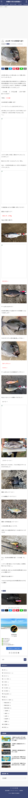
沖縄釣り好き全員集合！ (14, 1)
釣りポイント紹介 (8, 699)
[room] (16, 653)
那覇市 (7, 721)
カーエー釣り (7, 679)
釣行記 (8, 43)
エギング (6, 676)
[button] (2, 69)
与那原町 (7, 710)
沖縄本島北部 (7, 705)
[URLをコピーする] (25, 69)
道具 (5, 697)
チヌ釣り (6, 685)
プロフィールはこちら (14, 648)
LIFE (5, 670)
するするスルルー (8, 673)
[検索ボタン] (1, 1)
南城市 (7, 713)
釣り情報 (6, 724)
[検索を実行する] (25, 659)
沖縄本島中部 (7, 702)
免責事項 (21, 790)
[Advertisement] (14, 23)
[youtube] (18, 653)
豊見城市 (7, 718)
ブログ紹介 (6, 691)
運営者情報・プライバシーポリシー (12, 790)
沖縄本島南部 (7, 708)
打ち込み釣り (7, 694)
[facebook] (9, 653)
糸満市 (7, 716)
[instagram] (14, 653)
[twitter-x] (12, 653)
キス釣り (6, 682)
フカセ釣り (6, 688)
